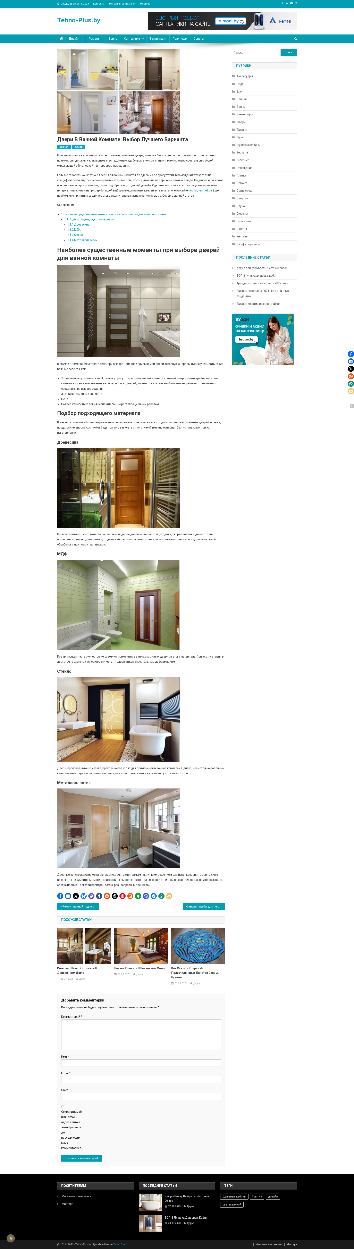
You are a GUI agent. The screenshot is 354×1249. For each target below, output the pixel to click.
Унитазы (242, 236)
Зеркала (242, 152)
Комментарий (71, 1016)
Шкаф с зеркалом (248, 244)
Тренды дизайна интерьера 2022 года (262, 283)
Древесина (78, 224)
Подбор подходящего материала (89, 219)
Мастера (145, 3)
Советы (199, 38)
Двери (79, 147)
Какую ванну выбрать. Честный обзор (262, 268)
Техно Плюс (120, 1244)
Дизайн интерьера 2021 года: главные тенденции (263, 293)
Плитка (241, 175)
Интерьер (243, 160)
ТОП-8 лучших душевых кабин (257, 275)
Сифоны (242, 213)
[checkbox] (11, 1238)
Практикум (180, 38)
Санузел (242, 198)
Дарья (82, 978)
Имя (65, 1056)
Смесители (244, 221)
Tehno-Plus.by (78, 20)
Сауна (241, 206)
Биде (240, 84)
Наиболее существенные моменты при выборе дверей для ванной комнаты (113, 214)
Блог (240, 91)
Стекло (75, 234)
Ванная (64, 147)
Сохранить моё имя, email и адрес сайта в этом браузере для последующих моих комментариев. (71, 1129)
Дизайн (74, 38)
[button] (60, 896)
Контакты (98, 3)
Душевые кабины (248, 145)
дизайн (273, 1196)
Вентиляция (158, 38)
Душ (240, 137)
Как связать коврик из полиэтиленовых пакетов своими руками (195, 973)
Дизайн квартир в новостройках (258, 303)
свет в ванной (231, 1204)
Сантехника (132, 38)
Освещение (244, 168)
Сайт (64, 1090)
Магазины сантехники (122, 3)
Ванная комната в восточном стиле (139, 968)
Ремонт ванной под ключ (79, 906)
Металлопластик (82, 240)
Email (65, 1073)
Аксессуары (245, 76)
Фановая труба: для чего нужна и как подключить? (205, 906)
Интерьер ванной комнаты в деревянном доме (77, 970)
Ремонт (94, 38)
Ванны (113, 38)
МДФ (74, 229)
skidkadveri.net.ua (200, 190)
